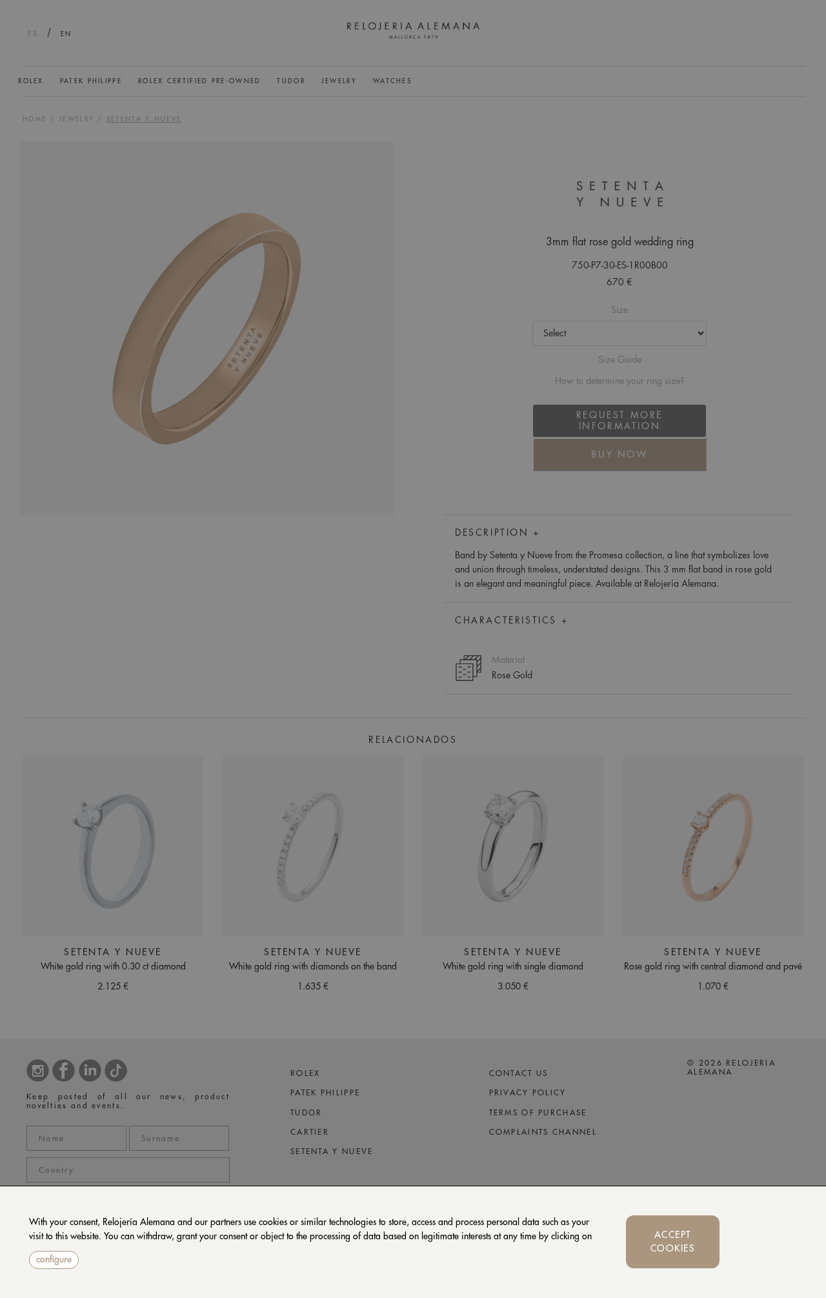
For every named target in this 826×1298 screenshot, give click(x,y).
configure (54, 1259)
